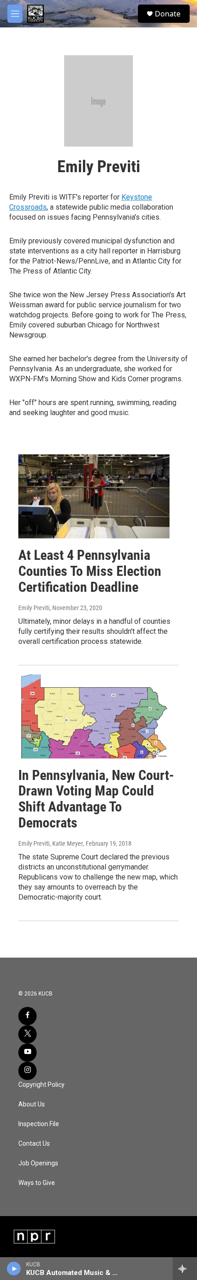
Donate (168, 14)
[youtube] (27, 1052)
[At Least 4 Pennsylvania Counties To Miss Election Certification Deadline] (94, 496)
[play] (14, 1268)
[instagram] (27, 1071)
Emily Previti (33, 607)
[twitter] (27, 1034)
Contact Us (34, 1143)
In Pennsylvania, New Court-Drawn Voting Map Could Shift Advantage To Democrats (96, 799)
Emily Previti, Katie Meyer (50, 843)
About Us (31, 1104)
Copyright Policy (41, 1084)
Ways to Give (36, 1183)
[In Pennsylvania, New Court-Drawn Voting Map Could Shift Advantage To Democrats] (94, 716)
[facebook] (27, 1016)
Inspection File (38, 1124)
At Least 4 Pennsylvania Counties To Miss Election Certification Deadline (89, 571)
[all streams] (185, 1268)
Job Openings (38, 1163)
